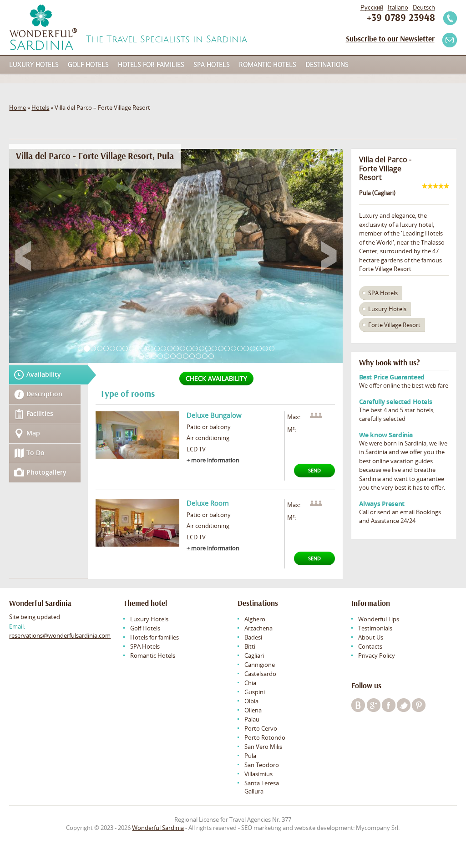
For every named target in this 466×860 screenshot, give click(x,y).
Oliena (253, 710)
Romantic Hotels (267, 64)
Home (17, 107)
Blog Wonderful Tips (358, 705)
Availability (43, 374)
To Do (35, 452)
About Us (370, 637)
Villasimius (258, 774)
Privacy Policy (376, 655)
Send (314, 470)
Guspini (254, 692)
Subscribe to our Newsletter (390, 39)
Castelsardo (260, 674)
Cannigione (259, 664)
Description (44, 393)
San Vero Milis (263, 746)
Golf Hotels (88, 64)
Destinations (327, 64)
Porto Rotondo (264, 737)
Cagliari (254, 655)
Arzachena (258, 628)
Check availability (216, 378)
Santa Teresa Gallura (261, 787)
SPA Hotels (211, 64)
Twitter (403, 705)
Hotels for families (151, 64)
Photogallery (46, 472)
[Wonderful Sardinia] (43, 27)
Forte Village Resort (394, 325)
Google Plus (373, 705)
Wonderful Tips (378, 619)
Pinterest (418, 705)
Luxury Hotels (34, 64)
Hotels (40, 107)
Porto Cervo (260, 728)
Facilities (39, 413)
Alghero (254, 619)
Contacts (370, 646)
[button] (22, 256)
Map (33, 433)
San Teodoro (261, 765)
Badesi (253, 637)
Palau (251, 719)
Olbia (251, 701)
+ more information (213, 460)
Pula (250, 756)
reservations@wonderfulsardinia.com (60, 635)
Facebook (388, 705)
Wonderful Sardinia (158, 828)
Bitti (249, 646)
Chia (250, 683)
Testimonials (375, 628)
